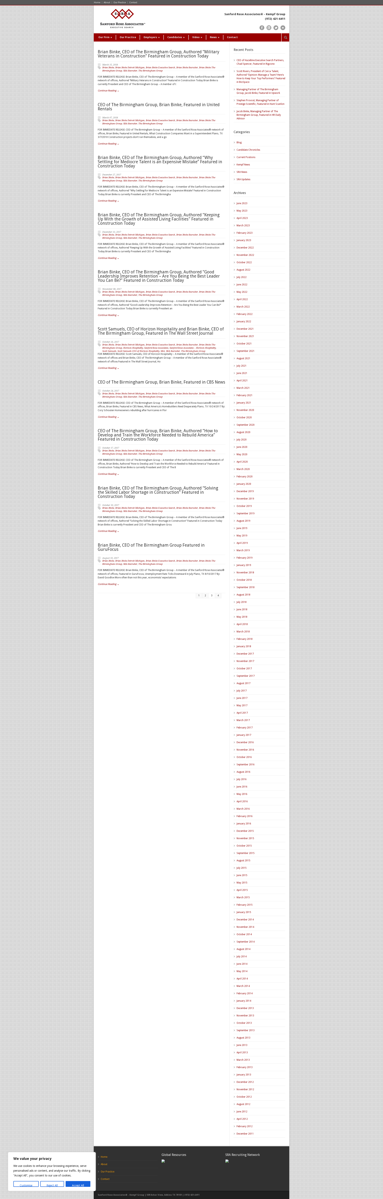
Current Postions (246, 157)
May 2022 (242, 292)
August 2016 (243, 772)
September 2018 (246, 587)
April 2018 (242, 624)
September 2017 (246, 676)
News (214, 37)
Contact (133, 2)
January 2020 (244, 484)
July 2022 (242, 277)
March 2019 (243, 550)
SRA (163, 351)
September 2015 (246, 853)
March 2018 (243, 631)
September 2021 (246, 351)
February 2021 (245, 395)
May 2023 (242, 210)
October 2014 (244, 934)
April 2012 (242, 1119)
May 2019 (242, 535)
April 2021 (242, 380)
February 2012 (245, 1126)
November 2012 (245, 1089)
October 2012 (244, 1096)
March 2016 (243, 808)
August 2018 (243, 594)
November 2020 (245, 410)
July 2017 (242, 690)
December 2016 (245, 742)
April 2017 (242, 712)
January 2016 (244, 823)
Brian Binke (108, 67)
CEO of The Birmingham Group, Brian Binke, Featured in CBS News (161, 382)
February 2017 (245, 727)
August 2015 (243, 860)
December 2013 (245, 1008)
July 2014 (242, 956)
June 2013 (242, 1045)
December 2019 (245, 491)
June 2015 (242, 875)
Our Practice (120, 2)
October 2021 (244, 343)
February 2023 (245, 232)
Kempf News (243, 164)
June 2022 (242, 284)
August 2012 (243, 1104)
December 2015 (245, 831)
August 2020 (243, 432)
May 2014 (242, 971)
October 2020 (244, 417)
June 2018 (242, 609)
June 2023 (242, 203)
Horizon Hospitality (133, 348)
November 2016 (245, 749)
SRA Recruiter (130, 70)
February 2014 (245, 993)
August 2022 (243, 269)
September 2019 (246, 513)
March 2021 (243, 388)
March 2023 (243, 225)
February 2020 (245, 476)
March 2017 (243, 720)
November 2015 (245, 838)
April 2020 (242, 461)
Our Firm (105, 37)
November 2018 (245, 572)
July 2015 (242, 868)
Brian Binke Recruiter (187, 67)
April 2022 (242, 299)
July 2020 (242, 439)
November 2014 (245, 927)
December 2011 (245, 1133)
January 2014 (244, 1000)
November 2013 (245, 1015)
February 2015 (245, 904)
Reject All (52, 1185)
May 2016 (242, 794)
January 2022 (244, 321)
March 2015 (243, 897)
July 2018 (242, 602)
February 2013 (245, 1067)
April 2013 (242, 1052)
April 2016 (242, 801)
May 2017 (242, 705)
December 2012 (245, 1082)
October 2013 (244, 1023)
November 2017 (245, 661)
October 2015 (244, 845)
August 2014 (243, 949)
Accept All (78, 1185)
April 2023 (242, 218)
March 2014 (243, 986)
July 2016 (242, 779)
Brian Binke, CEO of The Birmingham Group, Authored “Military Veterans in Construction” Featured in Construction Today (158, 53)
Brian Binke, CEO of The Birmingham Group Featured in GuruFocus (151, 547)
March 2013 (243, 1060)
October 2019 (244, 506)
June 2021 (242, 373)
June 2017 (242, 698)
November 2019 (245, 498)
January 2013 (244, 1074)
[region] (52, 1171)
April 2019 (242, 543)
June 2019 (242, 528)
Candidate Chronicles (248, 149)
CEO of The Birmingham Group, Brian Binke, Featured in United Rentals (159, 106)
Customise (26, 1185)
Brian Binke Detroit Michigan (130, 67)
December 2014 (245, 919)
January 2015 (244, 912)
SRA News (242, 172)
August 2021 (243, 358)
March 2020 (243, 469)
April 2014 (242, 978)
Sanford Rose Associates (156, 348)
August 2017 (243, 683)
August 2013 (243, 1037)
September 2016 (246, 764)
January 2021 (244, 402)
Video (197, 37)
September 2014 (246, 941)
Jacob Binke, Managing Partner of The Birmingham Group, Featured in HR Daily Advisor (259, 115)
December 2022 (245, 247)
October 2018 (244, 580)
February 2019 (245, 557)
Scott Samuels (109, 351)
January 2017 (244, 735)
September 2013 (246, 1030)
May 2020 (242, 454)
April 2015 (242, 890)
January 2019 (244, 565)
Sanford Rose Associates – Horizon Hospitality (193, 348)
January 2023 (244, 240)
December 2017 (245, 653)
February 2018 (245, 639)
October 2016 (244, 757)
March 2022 (243, 306)
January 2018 (244, 646)
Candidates (176, 37)
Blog (239, 142)
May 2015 (242, 882)
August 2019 (243, 520)
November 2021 (245, 336)
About (107, 2)
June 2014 (242, 964)
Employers (152, 37)
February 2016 (245, 816)
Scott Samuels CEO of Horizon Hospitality (138, 351)
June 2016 (242, 786)
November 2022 (245, 255)
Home (97, 2)
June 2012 (242, 1111)
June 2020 (242, 447)
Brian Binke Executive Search (160, 67)
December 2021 (245, 328)
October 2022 (244, 262)
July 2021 (242, 365)
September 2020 (246, 424)
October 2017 (244, 668)
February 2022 (245, 314)
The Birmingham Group (150, 70)
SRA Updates (243, 179)
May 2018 (242, 616)
